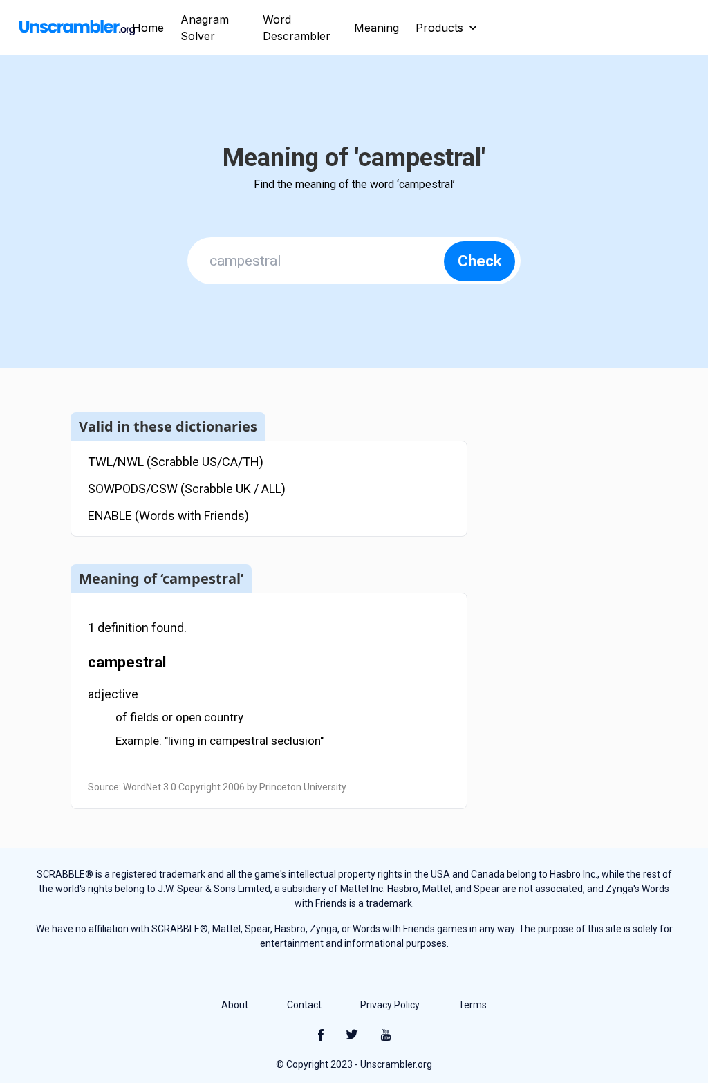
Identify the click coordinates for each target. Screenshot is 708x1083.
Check (480, 261)
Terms (472, 1004)
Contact (304, 1004)
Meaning (376, 28)
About (234, 1004)
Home (148, 28)
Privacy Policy (390, 1004)
